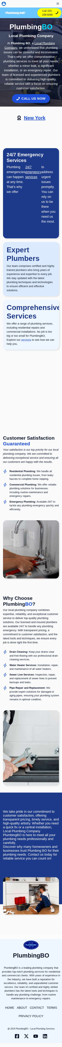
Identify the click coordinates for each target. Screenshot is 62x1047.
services (26, 339)
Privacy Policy (31, 1016)
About (22, 1007)
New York (34, 118)
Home (9, 1007)
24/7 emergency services (33, 172)
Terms (52, 1007)
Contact (37, 1007)
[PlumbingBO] (4, 4)
